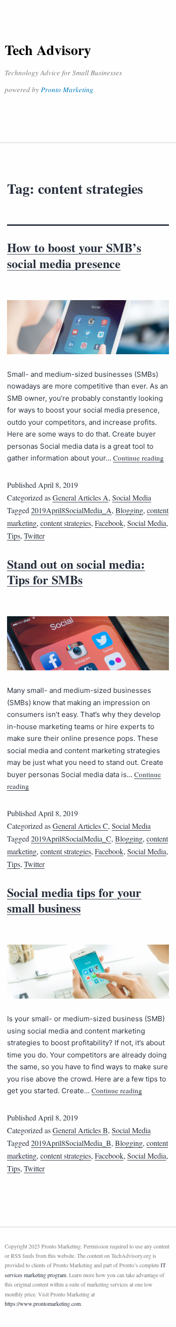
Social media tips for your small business (74, 900)
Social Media (131, 497)
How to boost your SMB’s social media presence (74, 255)
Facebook (109, 523)
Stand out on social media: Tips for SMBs (76, 572)
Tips (13, 535)
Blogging (129, 510)
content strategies (65, 523)
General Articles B (80, 1130)
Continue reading (138, 457)
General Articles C (80, 826)
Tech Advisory (48, 49)
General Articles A (80, 497)
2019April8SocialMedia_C (71, 838)
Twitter (34, 535)
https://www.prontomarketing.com (43, 1303)
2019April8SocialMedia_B (71, 1143)
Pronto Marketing (67, 89)
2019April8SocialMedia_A (71, 510)
